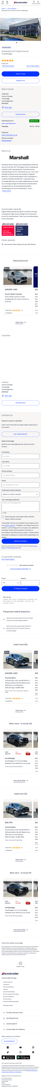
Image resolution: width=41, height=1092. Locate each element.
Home (3, 8)
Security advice (7, 982)
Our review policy (32, 66)
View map (8, 107)
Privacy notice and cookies (11, 994)
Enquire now (20, 80)
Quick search (11, 1024)
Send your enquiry (20, 541)
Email (4, 481)
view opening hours (9, 123)
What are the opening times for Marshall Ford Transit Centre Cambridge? (18, 628)
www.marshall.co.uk (9, 135)
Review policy (7, 999)
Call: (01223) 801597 (20, 434)
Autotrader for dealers (15, 1029)
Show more (6, 191)
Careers (5, 989)
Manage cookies (8, 1005)
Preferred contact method (11, 490)
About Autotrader (8, 987)
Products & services (14, 1013)
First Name (5, 452)
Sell (7, 3)
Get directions (21, 114)
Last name (5, 462)
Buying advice (12, 1018)
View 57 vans (20, 74)
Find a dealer (12, 8)
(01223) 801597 (7, 140)
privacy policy (9, 525)
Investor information (9, 991)
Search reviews (21, 588)
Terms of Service (13, 547)
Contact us (6, 984)
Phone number (7, 471)
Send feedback (9, 1041)
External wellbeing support (11, 1001)
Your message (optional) (10, 500)
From (3, 578)
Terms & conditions (8, 996)
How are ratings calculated (19, 569)
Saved (34, 3)
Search (38, 3)
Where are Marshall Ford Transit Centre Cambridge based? (19, 619)
